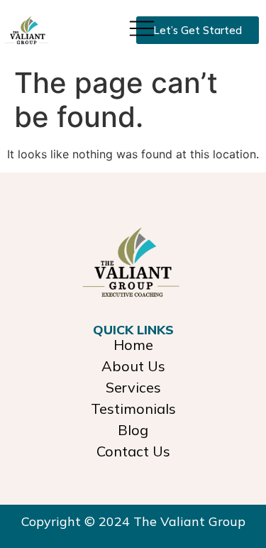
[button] (141, 27)
